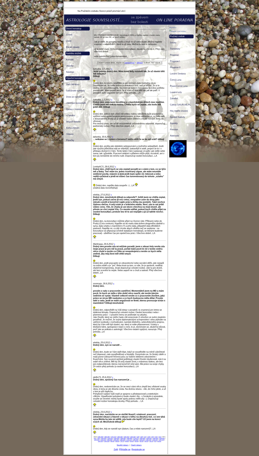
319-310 (110, 438)
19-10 (151, 441)
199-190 (116, 439)
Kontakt (69, 59)
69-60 (127, 441)
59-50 (132, 441)
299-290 (123, 438)
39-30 (141, 441)
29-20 (146, 441)
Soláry (173, 42)
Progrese (174, 55)
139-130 (155, 439)
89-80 (117, 441)
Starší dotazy (136, 445)
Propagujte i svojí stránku (177, 31)
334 (156, 437)
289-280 (129, 438)
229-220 (96, 439)
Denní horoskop (73, 28)
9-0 (155, 441)
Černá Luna (175, 80)
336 (149, 437)
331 (95, 438)
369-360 (120, 437)
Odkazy (69, 134)
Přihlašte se (124, 449)
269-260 (142, 438)
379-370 (113, 437)
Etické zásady (72, 47)
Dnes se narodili (74, 97)
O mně (69, 35)
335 (152, 437)
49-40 (137, 441)
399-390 (100, 437)
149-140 (148, 439)
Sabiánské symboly (75, 90)
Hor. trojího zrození (179, 111)
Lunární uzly (176, 92)
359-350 (126, 437)
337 (145, 437)
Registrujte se (138, 449)
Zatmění (174, 98)
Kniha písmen (72, 128)
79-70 (122, 441)
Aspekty (174, 123)
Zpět (116, 449)
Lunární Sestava (178, 73)
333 (160, 437)
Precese (174, 129)
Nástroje (70, 72)
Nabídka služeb (73, 53)
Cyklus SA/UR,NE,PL (180, 105)
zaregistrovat (130, 63)
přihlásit (140, 63)
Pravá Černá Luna (179, 86)
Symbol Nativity (177, 117)
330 (98, 438)
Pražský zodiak (177, 36)
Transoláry (175, 49)
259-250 (149, 438)
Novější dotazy (123, 445)
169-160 (135, 439)
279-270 (136, 438)
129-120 (161, 439)
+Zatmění (70, 115)
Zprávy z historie (74, 109)
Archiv (159, 441)
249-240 (155, 438)
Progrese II (175, 67)
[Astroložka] (170, 30)
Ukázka (69, 66)
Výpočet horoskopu (75, 78)
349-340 (133, 437)
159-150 (142, 439)
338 (141, 437)
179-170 (129, 439)
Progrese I (175, 61)
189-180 (122, 439)
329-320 (103, 438)
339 (138, 437)
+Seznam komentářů (76, 103)
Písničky (70, 140)
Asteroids (174, 136)
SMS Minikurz (72, 84)
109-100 (106, 441)
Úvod (68, 41)
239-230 (162, 438)
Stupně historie (73, 122)
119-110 (100, 441)
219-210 (103, 439)
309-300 (116, 438)
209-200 (109, 439)
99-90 (112, 441)
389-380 (107, 437)
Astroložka (172, 27)
